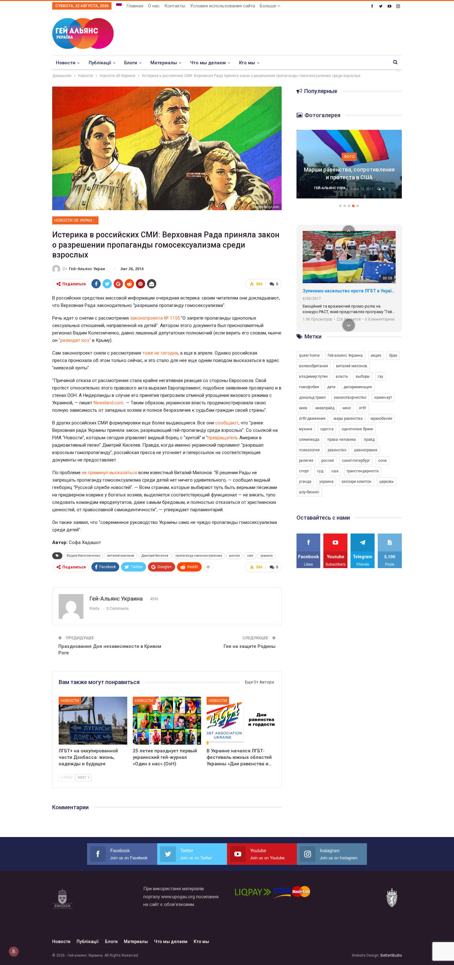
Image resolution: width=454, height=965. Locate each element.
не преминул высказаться (109, 472)
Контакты (174, 6)
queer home (309, 355)
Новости (65, 63)
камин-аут (383, 397)
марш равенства (348, 418)
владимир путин (313, 376)
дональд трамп (312, 397)
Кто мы (247, 63)
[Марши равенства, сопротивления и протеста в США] (349, 164)
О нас (154, 6)
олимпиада (309, 439)
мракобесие (381, 418)
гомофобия (309, 387)
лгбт (362, 408)
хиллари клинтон (356, 481)
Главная (134, 6)
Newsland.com (109, 403)
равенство (337, 450)
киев (303, 408)
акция (376, 355)
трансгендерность (363, 471)
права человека (341, 439)
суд (320, 471)
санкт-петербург (356, 460)
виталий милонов (120, 555)
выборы (363, 376)
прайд (369, 439)
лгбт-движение (312, 418)
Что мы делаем (208, 63)
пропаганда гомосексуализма (198, 555)
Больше (268, 6)
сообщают (226, 423)
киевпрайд (324, 408)
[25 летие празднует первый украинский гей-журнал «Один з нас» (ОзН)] (167, 721)
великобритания (313, 366)
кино (347, 408)
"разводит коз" (75, 340)
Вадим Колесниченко (83, 555)
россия (234, 555)
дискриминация (357, 387)
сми (250, 555)
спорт (304, 471)
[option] (349, 167)
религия (306, 460)
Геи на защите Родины (249, 646)
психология (309, 450)
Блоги (130, 63)
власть (342, 376)
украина (266, 555)
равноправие (365, 450)
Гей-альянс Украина (345, 355)
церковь (386, 481)
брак (393, 355)
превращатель (223, 437)
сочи (382, 460)
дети (331, 387)
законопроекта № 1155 (155, 318)
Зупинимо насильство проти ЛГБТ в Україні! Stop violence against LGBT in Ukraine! (349, 290)
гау (380, 376)
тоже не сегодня (160, 353)
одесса (327, 429)
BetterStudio (391, 955)
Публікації (100, 63)
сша (334, 471)
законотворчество (350, 397)
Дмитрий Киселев (154, 555)
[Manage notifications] (14, 951)
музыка (305, 429)
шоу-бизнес (309, 492)
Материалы (163, 63)
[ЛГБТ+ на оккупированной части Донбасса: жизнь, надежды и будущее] (93, 721)
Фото (349, 156)
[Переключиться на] (119, 4)
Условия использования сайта (222, 6)
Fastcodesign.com (266, 207)
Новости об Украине (75, 220)
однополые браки (357, 429)
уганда (305, 481)
